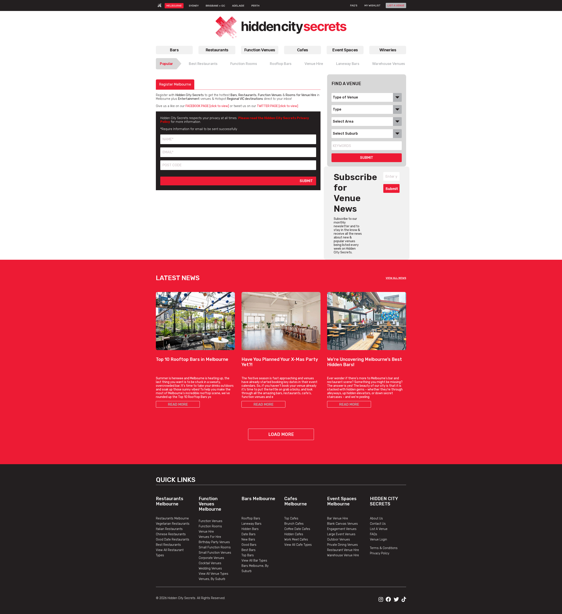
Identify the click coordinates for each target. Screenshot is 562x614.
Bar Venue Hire (337, 518)
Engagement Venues (342, 529)
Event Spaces (345, 50)
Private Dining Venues (342, 545)
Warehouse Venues (388, 63)
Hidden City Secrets (384, 501)
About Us (376, 518)
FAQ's (353, 5)
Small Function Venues (215, 553)
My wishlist (372, 5)
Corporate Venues (211, 558)
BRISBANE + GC (215, 5)
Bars (174, 50)
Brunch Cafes (294, 524)
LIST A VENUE (395, 5)
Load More (281, 434)
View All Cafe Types (298, 545)
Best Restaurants (203, 63)
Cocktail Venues (210, 563)
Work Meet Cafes (296, 539)
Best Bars (248, 550)
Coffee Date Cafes (297, 529)
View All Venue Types (213, 574)
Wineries (387, 50)
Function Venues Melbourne (210, 504)
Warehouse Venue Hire (343, 555)
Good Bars (248, 545)
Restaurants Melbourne (169, 501)
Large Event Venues (341, 534)
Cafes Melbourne (295, 501)
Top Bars (247, 555)
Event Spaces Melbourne (342, 501)
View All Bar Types (254, 560)
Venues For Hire (210, 537)
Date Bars (248, 534)
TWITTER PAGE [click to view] (277, 106)
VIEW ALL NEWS (396, 277)
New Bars (248, 539)
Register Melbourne (175, 84)
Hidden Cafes (293, 534)
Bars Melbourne (258, 498)
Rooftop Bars (281, 63)
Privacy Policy (379, 553)
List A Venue (378, 529)
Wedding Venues (210, 568)
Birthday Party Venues (214, 542)
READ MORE (178, 404)
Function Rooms (243, 63)
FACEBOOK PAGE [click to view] (207, 106)
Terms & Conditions (384, 548)
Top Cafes (291, 518)
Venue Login (378, 539)
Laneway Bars (347, 63)
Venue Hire (313, 63)
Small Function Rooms (215, 547)
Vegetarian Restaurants (172, 524)
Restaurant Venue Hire (343, 550)
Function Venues (259, 50)
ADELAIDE (238, 5)
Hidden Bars (250, 529)
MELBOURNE (174, 5)
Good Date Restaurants (172, 539)
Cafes (302, 50)
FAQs (373, 534)
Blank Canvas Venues (342, 524)
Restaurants (217, 50)
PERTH (255, 5)
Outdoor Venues (338, 539)
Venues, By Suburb (212, 579)
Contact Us (378, 524)
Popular (166, 63)
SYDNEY (194, 5)
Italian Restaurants (169, 529)
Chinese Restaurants (171, 534)
